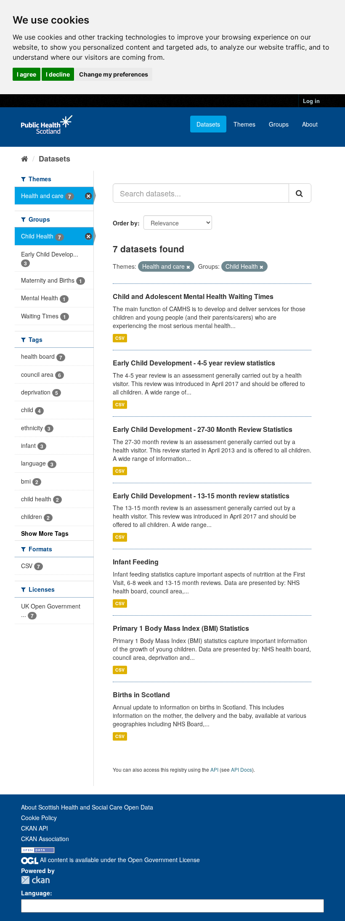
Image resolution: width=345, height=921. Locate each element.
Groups (279, 124)
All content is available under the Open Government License (119, 859)
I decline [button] (58, 74)
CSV (120, 338)
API (214, 769)
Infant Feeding (136, 561)
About (310, 124)
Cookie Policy (39, 817)
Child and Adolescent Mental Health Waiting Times (193, 296)
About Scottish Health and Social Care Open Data (87, 807)
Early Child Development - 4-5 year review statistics (194, 363)
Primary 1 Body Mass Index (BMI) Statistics (181, 628)
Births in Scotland (141, 694)
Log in (311, 101)
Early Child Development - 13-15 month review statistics (201, 495)
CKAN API (34, 828)
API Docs (241, 769)
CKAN (35, 880)
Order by (125, 223)
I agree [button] (26, 74)
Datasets (208, 124)
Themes (244, 124)
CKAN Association (45, 838)
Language (35, 893)
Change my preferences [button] (113, 74)
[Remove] (188, 266)
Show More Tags (45, 533)
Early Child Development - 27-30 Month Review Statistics (202, 429)
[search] (300, 193)
